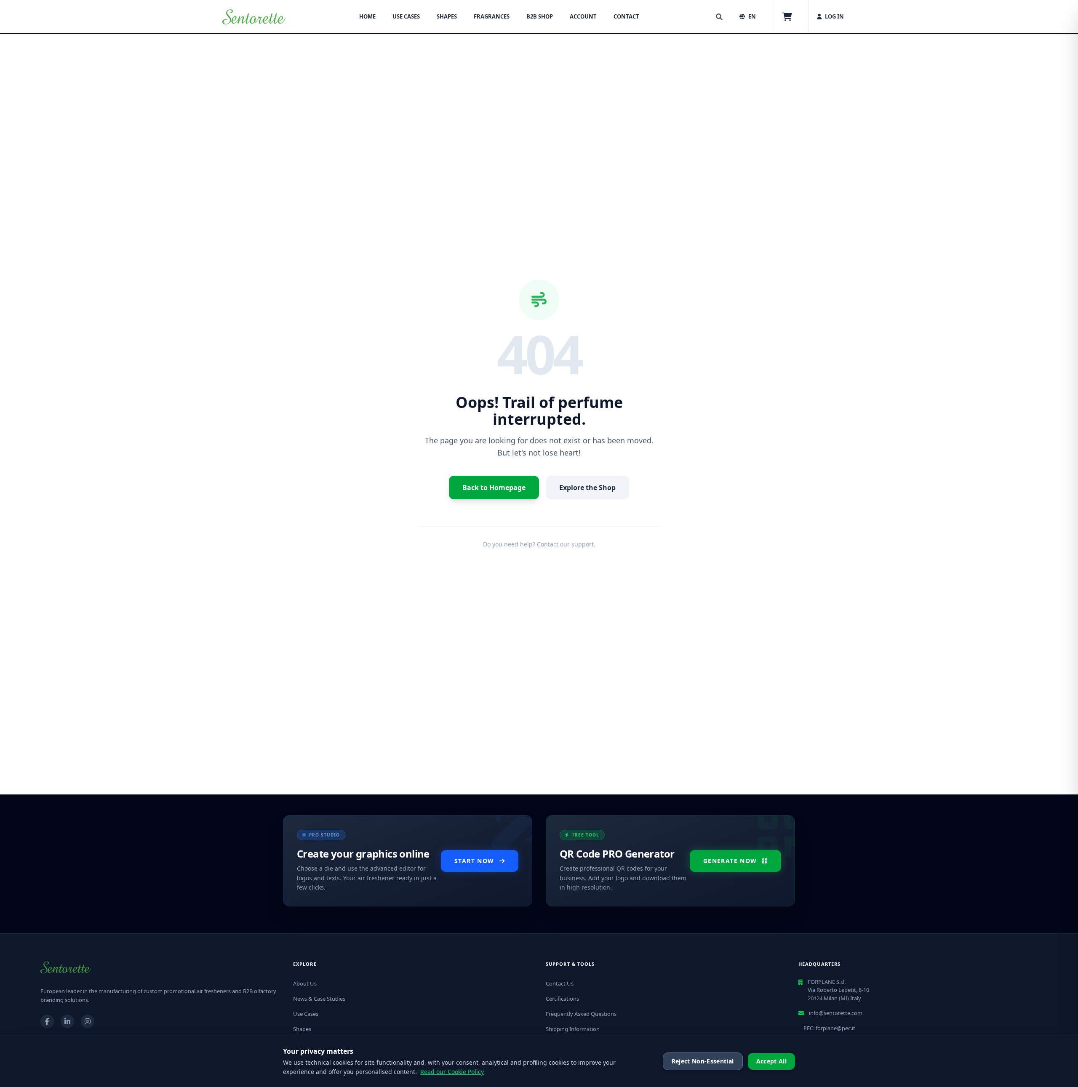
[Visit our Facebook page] (47, 1021)
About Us (305, 983)
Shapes (302, 1029)
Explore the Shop (587, 487)
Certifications (562, 998)
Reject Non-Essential (703, 1061)
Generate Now (730, 861)
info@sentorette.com (835, 1013)
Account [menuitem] (583, 16)
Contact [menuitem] (626, 16)
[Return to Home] (254, 16)
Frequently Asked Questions (581, 1014)
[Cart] (787, 17)
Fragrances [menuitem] (492, 16)
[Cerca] (719, 16)
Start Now (474, 861)
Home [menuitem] (367, 16)
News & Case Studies (319, 998)
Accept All (771, 1061)
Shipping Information (573, 1029)
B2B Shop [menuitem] (539, 16)
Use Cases (305, 1014)
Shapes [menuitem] (447, 16)
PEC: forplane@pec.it (829, 1028)
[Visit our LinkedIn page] (67, 1021)
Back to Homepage (494, 487)
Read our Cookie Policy (452, 1072)
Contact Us (560, 983)
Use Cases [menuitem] (406, 16)
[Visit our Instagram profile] (87, 1021)
